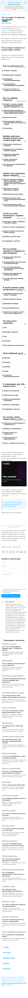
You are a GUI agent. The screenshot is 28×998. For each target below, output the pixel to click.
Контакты (6, 968)
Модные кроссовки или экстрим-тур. (12, 257)
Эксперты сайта (9, 958)
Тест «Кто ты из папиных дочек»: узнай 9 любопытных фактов (12, 772)
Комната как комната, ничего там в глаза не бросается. (14, 312)
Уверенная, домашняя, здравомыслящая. (12, 155)
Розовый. (7, 362)
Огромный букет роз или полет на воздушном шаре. (15, 262)
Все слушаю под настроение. (14, 345)
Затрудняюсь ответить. (12, 241)
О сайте (6, 947)
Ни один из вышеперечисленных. (11, 376)
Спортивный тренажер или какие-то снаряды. (13, 294)
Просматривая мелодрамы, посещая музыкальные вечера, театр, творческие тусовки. (15, 112)
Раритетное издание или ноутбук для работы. (13, 274)
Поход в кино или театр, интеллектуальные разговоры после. (14, 199)
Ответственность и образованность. (11, 438)
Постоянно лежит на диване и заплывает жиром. (14, 222)
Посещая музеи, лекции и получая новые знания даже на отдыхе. (15, 123)
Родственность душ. (11, 395)
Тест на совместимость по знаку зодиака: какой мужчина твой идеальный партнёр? (12, 504)
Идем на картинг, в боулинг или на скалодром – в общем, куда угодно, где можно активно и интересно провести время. (15, 182)
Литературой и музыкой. (12, 75)
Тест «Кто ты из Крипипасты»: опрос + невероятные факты (13, 757)
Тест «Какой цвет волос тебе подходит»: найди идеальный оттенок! (11, 741)
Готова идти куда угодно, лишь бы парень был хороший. (14, 205)
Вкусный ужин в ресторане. (14, 194)
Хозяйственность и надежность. (10, 433)
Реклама (6, 963)
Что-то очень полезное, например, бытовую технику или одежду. (14, 268)
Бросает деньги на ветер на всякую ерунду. (14, 231)
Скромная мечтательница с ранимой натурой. (13, 150)
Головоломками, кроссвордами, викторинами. (14, 84)
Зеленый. (7, 366)
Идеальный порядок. (11, 303)
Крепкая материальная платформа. (12, 399)
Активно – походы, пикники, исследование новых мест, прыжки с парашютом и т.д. (14, 105)
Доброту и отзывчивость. (13, 428)
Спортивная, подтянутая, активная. (13, 145)
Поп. (5, 336)
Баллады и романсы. (11, 332)
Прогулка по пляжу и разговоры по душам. (11, 189)
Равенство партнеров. (12, 404)
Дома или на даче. (10, 117)
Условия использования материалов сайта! (13, 983)
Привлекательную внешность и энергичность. (14, 423)
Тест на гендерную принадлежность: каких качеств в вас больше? (13, 874)
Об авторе (6, 952)
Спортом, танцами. (10, 70)
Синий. (6, 371)
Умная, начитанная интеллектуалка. (10, 160)
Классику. (7, 341)
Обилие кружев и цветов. (13, 299)
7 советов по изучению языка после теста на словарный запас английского (14, 680)
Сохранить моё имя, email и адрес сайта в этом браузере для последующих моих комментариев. (14, 591)
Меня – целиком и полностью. (14, 443)
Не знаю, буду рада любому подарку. (13, 279)
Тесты (5, 21)
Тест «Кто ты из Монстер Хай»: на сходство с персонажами (13, 920)
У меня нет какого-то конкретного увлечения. (12, 89)
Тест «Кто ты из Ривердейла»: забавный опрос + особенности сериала (12, 648)
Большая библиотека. (11, 308)
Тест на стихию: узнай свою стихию (13, 785)
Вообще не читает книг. (12, 236)
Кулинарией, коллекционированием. (12, 79)
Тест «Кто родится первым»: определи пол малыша (11, 859)
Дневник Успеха (14, 4)
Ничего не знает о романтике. (14, 227)
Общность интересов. (11, 390)
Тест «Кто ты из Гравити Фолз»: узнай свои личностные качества (13, 844)
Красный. (7, 358)
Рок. (5, 327)
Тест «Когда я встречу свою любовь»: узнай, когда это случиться (14, 696)
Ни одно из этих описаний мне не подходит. (14, 165)
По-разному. (8, 128)
